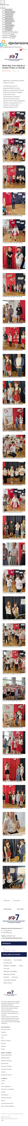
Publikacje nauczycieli (6, 1097)
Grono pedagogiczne (6, 1086)
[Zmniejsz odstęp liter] (12, 37)
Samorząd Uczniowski (6, 1066)
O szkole (3, 1080)
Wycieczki (15, 977)
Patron (2, 1083)
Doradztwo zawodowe (6, 1060)
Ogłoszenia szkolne (10, 980)
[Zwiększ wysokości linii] (15, 36)
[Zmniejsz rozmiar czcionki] (11, 34)
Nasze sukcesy (4, 1063)
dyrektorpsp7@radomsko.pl (14, 938)
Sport (21, 965)
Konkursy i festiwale (10, 965)
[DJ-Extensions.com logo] (14, 42)
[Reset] (1, 8)
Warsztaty (3, 1046)
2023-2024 (6, 968)
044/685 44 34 (6, 1117)
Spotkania (3, 1032)
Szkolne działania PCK (6, 1055)
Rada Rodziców (4, 1094)
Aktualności (7, 900)
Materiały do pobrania (6, 1074)
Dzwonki (3, 1092)
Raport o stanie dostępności (7, 1106)
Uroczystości (6, 71)
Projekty (6, 977)
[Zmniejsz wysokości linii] (13, 36)
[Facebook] (2, 1120)
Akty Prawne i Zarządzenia (7, 1089)
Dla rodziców (8, 962)
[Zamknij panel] (4, 7)
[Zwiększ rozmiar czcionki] (13, 34)
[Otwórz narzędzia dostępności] (2, 2)
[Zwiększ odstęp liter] (14, 37)
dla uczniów (17, 960)
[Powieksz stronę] (17, 32)
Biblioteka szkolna (9, 974)
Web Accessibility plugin (5, 47)
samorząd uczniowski (10, 971)
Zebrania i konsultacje (6, 1069)
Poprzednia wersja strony (7, 1103)
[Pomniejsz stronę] (15, 32)
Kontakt (3, 1100)
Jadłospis (3, 1072)
